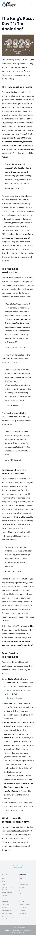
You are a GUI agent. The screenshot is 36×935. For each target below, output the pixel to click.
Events (4, 907)
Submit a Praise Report (7, 888)
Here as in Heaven (14, 698)
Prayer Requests (8, 892)
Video (4, 884)
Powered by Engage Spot (18, 932)
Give (18, 866)
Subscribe (5, 904)
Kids (20, 878)
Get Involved (23, 893)
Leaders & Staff (24, 904)
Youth (21, 881)
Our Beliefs (22, 907)
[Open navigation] (32, 4)
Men (20, 890)
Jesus (4, 878)
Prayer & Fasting (7, 914)
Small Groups (6, 910)
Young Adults (23, 884)
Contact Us (22, 914)
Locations (22, 910)
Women (21, 887)
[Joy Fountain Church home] (9, 4)
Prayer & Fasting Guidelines (7, 918)
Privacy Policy (22, 927)
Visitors (5, 895)
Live (3, 881)
